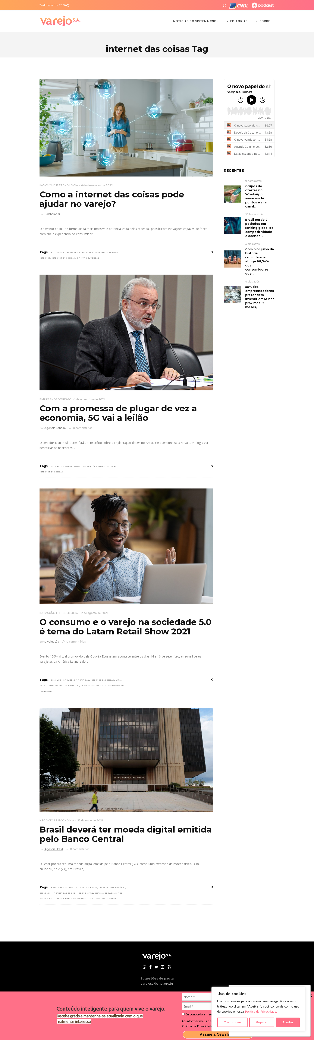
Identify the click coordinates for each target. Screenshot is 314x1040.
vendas (95, 258)
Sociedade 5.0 (116, 685)
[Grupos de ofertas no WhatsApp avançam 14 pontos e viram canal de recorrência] (232, 193)
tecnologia (46, 691)
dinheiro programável (112, 887)
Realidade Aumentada (94, 685)
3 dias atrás (252, 244)
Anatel (59, 466)
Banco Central (59, 887)
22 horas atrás (254, 214)
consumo (56, 680)
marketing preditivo (67, 685)
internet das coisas (63, 258)
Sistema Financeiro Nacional (70, 898)
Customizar (232, 1022)
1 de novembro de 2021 (90, 399)
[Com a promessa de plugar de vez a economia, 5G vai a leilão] (126, 332)
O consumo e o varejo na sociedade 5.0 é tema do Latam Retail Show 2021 (126, 627)
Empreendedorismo (105, 252)
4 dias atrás (252, 281)
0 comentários (82, 428)
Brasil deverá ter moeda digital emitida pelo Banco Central (126, 834)
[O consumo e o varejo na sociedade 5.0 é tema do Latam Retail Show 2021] (126, 546)
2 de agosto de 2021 (94, 613)
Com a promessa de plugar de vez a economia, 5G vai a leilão (118, 413)
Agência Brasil (53, 849)
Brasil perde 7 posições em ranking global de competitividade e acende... (259, 228)
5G (52, 252)
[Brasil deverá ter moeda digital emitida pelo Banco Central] (126, 760)
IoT (78, 258)
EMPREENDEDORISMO (56, 399)
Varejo (85, 258)
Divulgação (51, 641)
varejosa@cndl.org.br (157, 984)
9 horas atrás (253, 180)
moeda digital (85, 893)
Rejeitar (262, 1022)
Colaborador (52, 214)
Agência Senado (55, 428)
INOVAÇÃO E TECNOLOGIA (59, 185)
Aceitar (287, 1022)
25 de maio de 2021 (90, 820)
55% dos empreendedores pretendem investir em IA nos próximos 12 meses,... (259, 297)
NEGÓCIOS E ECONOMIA (57, 820)
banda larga (72, 466)
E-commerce (74, 252)
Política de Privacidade (197, 1026)
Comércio (60, 252)
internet (45, 258)
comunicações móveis (93, 466)
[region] (258, 1009)
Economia (87, 252)
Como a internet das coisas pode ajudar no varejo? (112, 199)
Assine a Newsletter (218, 1034)
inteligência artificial (76, 680)
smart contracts (98, 898)
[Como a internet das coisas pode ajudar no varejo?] (126, 128)
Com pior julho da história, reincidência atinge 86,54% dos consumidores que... (259, 261)
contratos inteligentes (83, 887)
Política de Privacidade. (261, 1011)
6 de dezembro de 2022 (97, 185)
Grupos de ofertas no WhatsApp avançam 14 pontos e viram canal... (257, 196)
